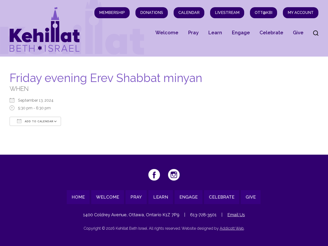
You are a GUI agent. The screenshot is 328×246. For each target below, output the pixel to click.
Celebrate (271, 32)
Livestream (227, 12)
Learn (215, 32)
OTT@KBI (263, 12)
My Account (301, 12)
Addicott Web (232, 228)
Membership (112, 12)
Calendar (189, 12)
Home (78, 196)
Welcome (166, 32)
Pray (193, 32)
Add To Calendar (39, 121)
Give (298, 32)
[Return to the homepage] (45, 29)
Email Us (236, 214)
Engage (241, 32)
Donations (151, 12)
